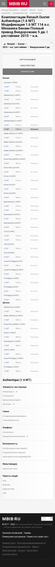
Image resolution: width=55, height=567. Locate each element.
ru (18, 3)
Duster (40, 10)
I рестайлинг (6, 13)
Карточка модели (28, 60)
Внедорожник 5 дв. (20, 13)
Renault (32, 10)
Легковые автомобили (9, 10)
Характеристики (27, 66)
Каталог (24, 10)
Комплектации (36, 13)
